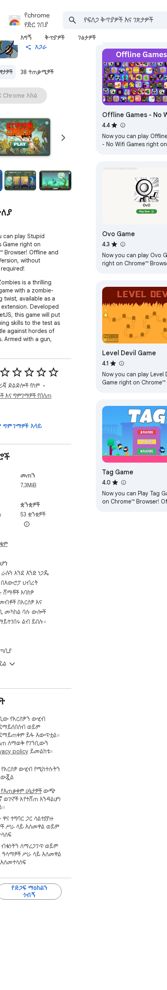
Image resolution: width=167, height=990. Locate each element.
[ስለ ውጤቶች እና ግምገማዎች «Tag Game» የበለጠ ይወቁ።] (123, 482)
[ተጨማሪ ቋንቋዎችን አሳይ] (27, 524)
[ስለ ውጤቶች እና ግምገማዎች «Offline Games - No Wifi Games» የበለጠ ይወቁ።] (122, 125)
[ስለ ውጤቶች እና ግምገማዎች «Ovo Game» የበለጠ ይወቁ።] (122, 244)
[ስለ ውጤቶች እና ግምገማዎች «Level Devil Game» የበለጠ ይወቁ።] (121, 363)
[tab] (26, 37)
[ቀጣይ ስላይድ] (63, 138)
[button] (20, 180)
